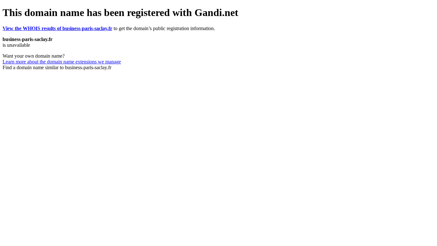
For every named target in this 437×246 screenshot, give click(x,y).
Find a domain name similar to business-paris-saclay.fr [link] (57, 67)
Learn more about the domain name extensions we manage (62, 61)
